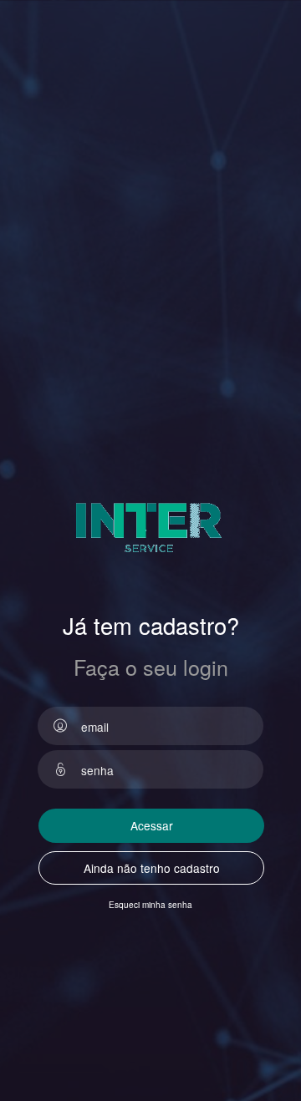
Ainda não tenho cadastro (152, 868)
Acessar (151, 825)
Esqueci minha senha (150, 905)
